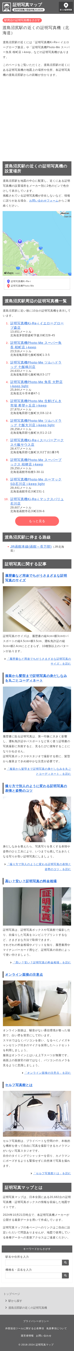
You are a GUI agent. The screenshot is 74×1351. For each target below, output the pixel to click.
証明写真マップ (27, 4)
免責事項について (56, 1328)
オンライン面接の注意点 (24, 974)
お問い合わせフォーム (44, 200)
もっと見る (37, 521)
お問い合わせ (43, 1335)
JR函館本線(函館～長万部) (31, 546)
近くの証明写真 (66, 10)
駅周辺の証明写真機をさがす (22, 20)
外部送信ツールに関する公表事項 (24, 1328)
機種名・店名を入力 (19, 1269)
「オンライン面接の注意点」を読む (47, 1072)
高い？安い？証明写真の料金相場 (31, 881)
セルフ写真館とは (19, 1085)
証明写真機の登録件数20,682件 (28, 10)
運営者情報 (27, 1335)
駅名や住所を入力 (17, 1256)
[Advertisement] (37, 117)
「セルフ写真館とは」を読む (52, 1173)
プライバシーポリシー (36, 1321)
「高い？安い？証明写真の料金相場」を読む (42, 962)
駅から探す (15, 1300)
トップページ (11, 1293)
